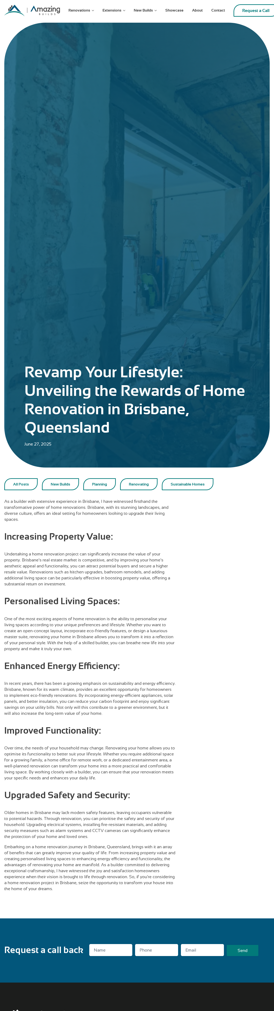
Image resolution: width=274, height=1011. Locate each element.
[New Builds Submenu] (157, 10)
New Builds (143, 10)
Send (242, 950)
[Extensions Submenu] (125, 10)
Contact (218, 10)
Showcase (174, 10)
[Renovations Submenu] (94, 10)
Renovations (79, 10)
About (197, 10)
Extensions (112, 10)
